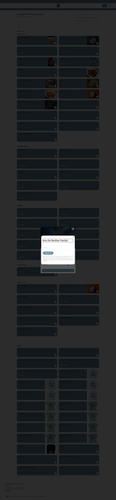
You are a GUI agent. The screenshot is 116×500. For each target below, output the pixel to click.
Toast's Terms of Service (63, 258)
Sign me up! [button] (48, 253)
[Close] (73, 237)
